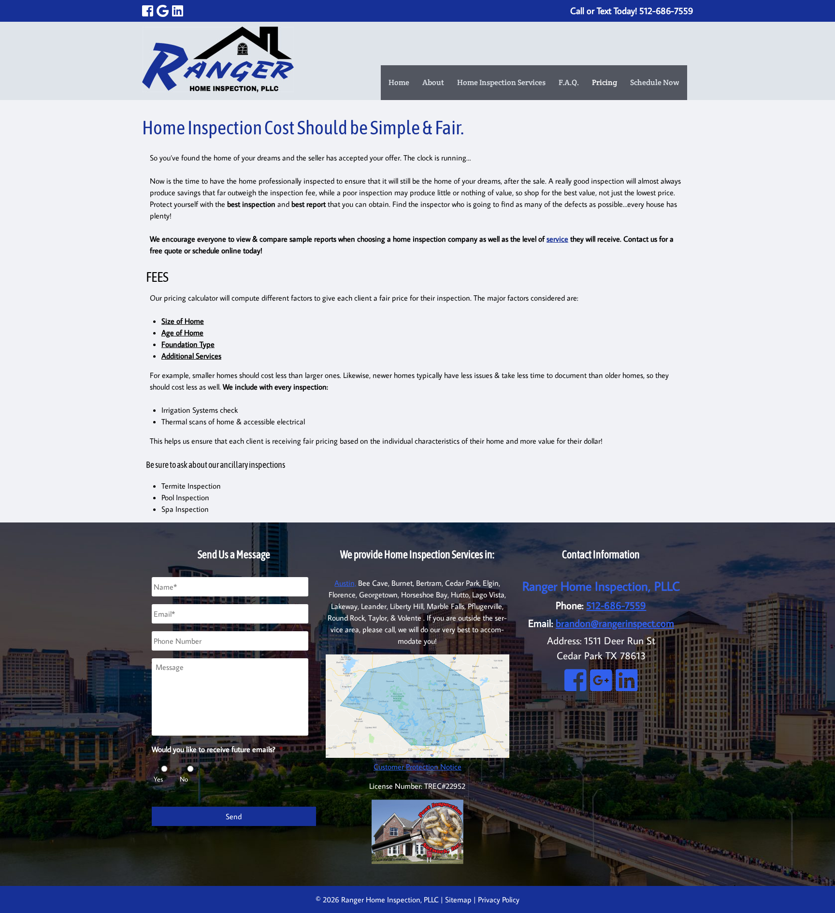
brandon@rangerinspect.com (615, 623)
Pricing (604, 82)
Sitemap (458, 899)
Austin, (345, 583)
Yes (158, 779)
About (433, 82)
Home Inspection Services (501, 82)
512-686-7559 (616, 605)
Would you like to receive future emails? (217, 749)
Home (399, 82)
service (557, 239)
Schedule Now (654, 82)
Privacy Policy (498, 899)
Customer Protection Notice (417, 766)
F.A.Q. (569, 82)
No (184, 779)
